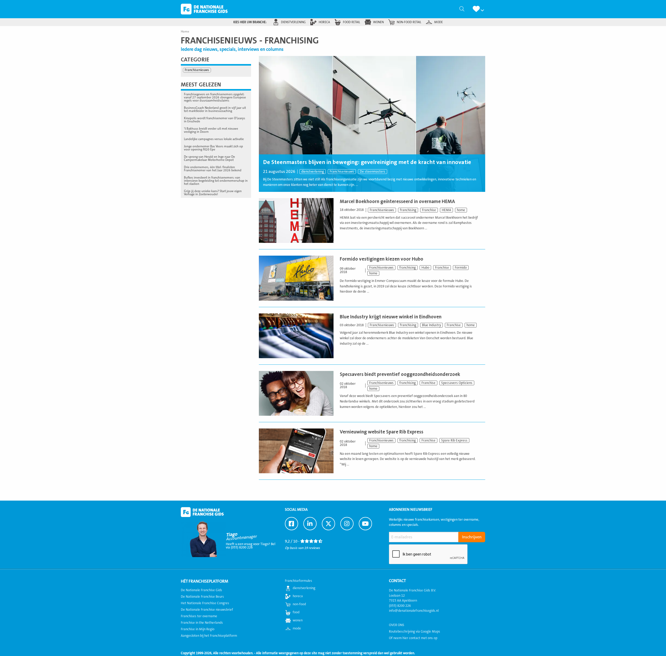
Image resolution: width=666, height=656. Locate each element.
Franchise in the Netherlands (202, 623)
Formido (461, 267)
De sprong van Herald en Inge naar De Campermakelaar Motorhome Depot (209, 158)
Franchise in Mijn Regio (197, 629)
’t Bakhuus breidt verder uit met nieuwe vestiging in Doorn (211, 130)
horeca (324, 22)
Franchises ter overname (199, 616)
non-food (299, 604)
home (461, 210)
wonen (378, 22)
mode (438, 22)
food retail (351, 22)
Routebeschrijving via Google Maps (414, 631)
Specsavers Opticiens (456, 383)
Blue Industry (431, 325)
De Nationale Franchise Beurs (202, 596)
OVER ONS (396, 625)
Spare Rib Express (454, 440)
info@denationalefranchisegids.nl (414, 611)
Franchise (429, 210)
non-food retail (409, 22)
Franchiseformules (298, 581)
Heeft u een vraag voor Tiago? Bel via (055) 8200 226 (250, 545)
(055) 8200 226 (400, 606)
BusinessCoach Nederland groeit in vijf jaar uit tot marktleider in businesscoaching (215, 109)
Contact (397, 580)
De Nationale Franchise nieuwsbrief (207, 609)
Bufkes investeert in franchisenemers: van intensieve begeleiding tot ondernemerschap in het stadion (216, 181)
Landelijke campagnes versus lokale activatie (214, 139)
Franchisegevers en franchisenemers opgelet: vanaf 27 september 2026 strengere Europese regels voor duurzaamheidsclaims (215, 97)
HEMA (446, 210)
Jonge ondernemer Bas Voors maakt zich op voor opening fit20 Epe (213, 147)
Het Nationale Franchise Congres (205, 603)
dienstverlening (293, 22)
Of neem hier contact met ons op (413, 638)
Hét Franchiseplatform (204, 581)
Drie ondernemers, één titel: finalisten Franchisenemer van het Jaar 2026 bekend (212, 168)
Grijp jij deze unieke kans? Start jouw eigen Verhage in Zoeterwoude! (213, 192)
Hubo (425, 267)
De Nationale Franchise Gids (204, 9)
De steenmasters (372, 171)
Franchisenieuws (342, 171)
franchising (408, 210)
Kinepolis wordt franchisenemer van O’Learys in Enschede (214, 119)
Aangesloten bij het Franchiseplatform (209, 636)
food (296, 612)
